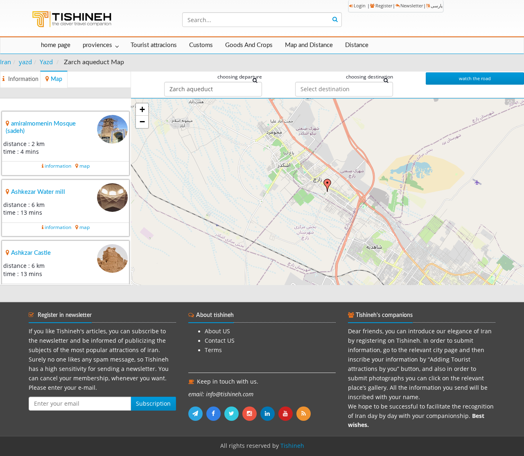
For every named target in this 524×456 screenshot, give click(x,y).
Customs (201, 45)
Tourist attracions (154, 45)
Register (383, 5)
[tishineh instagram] (251, 413)
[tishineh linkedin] (269, 413)
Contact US (220, 340)
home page (55, 45)
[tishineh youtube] (287, 413)
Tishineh (292, 445)
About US (217, 331)
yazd (25, 62)
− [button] (142, 122)
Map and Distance (309, 45)
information (58, 165)
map (84, 165)
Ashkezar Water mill (38, 192)
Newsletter (411, 5)
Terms (213, 350)
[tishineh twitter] (233, 413)
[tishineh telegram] (197, 413)
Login (360, 5)
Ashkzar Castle (31, 253)
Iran (5, 62)
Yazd (46, 62)
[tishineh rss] (304, 413)
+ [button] (142, 109)
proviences (97, 45)
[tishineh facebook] (215, 413)
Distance (356, 45)
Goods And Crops (249, 45)
